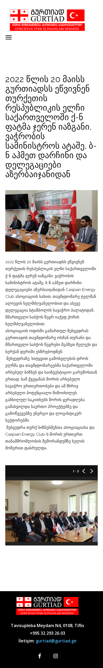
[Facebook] (39, 656)
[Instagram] (55, 656)
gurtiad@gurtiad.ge (56, 641)
